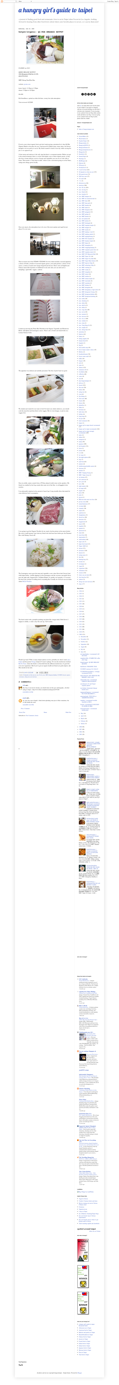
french (80, 401)
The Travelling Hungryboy (86, 1157)
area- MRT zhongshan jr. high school (88, 290)
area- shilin (82, 307)
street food (81, 535)
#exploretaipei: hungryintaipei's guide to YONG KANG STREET (92, 776)
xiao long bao (82, 577)
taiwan (80, 548)
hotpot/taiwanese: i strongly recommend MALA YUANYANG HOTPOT (92, 851)
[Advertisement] (45, 732)
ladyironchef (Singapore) (86, 1074)
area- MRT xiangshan (84, 272)
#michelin (81, 154)
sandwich (81, 513)
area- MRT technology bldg (86, 265)
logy (80, 459)
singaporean (82, 522)
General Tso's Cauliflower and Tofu (88, 993)
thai (80, 557)
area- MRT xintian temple (86, 278)
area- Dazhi (82, 192)
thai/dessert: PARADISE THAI (88, 666)
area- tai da (82, 312)
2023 (80, 599)
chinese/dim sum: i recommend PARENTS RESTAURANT (88, 680)
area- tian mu (82, 316)
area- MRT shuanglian (85, 245)
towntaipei (81, 564)
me (80, 105)
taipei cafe (81, 542)
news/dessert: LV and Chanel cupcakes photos (87, 684)
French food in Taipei (84, 1341)
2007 (80, 729)
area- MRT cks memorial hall (86, 198)
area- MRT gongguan (84, 212)
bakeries (81, 334)
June (82, 652)
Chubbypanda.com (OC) (86, 1032)
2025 (80, 593)
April (82, 716)
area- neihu (82, 298)
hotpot (80, 423)
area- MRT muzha (83, 230)
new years (81, 481)
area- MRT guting (83, 214)
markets (81, 464)
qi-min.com (27, 84)
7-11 (80, 181)
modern (81, 470)
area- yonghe (82, 327)
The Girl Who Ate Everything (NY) (87, 1141)
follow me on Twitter (94, 1231)
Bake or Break (83, 1006)
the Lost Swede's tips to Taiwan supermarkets (87, 1216)
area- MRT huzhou (84, 216)
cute (80, 378)
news (80, 484)
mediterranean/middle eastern (86, 466)
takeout (81, 553)
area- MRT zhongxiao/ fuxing (87, 292)
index (80, 435)
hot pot (64, 675)
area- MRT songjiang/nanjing (86, 247)
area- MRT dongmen (84, 210)
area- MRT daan (83, 201)
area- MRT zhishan (84, 285)
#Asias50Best (82, 136)
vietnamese (82, 570)
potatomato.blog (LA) (85, 1114)
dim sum (81, 387)
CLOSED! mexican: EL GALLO (89, 669)
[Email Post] (37, 672)
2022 (80, 601)
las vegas (81, 455)
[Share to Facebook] (45, 673)
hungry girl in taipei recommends (87, 429)
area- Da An (39, 675)
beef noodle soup (83, 347)
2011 (80, 629)
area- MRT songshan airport (86, 252)
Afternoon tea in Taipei (85, 1328)
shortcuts (81, 519)
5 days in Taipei (83, 1211)
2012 (80, 627)
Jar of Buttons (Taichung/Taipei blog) (89, 1214)
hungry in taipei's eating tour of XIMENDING (92, 790)
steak (80, 533)
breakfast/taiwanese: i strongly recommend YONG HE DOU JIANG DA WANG (92, 760)
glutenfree (81, 405)
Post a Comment (25, 708)
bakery (80, 336)
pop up (80, 497)
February (83, 721)
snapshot (81, 526)
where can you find (84, 575)
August (83, 647)
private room (82, 502)
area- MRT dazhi (83, 207)
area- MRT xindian (84, 276)
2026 (80, 591)
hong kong (81, 416)
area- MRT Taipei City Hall (86, 258)
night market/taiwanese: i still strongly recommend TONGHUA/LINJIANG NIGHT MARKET (93, 804)
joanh (24, 698)
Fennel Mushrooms (84, 980)
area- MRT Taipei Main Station (87, 261)
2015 (80, 619)
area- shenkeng (83, 301)
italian (80, 442)
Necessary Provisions (92, 1054)
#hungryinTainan (83, 147)
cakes (80, 365)
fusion (80, 403)
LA (80, 453)
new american (82, 479)
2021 (80, 604)
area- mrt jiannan (83, 218)
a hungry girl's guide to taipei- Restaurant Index (87, 1325)
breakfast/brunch (83, 354)
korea (80, 448)
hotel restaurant (83, 421)
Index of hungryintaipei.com (86, 129)
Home (45, 712)
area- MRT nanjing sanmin (86, 234)
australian (81, 332)
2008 (80, 727)
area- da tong (82, 190)
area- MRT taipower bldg (85, 263)
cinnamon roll (82, 370)
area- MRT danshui (84, 205)
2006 (80, 732)
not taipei (81, 488)
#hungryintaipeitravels (85, 150)
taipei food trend (83, 544)
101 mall (81, 178)
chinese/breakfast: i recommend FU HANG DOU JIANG (92, 836)
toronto (81, 561)
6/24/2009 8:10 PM (28, 692)
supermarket (82, 537)
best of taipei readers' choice (86, 350)
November (84, 639)
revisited (81, 506)
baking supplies (83, 338)
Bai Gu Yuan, (22, 664)
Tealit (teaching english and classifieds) (89, 1223)
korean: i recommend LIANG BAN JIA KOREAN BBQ (89, 705)
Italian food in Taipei (84, 1346)
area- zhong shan (83, 329)
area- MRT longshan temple (86, 225)
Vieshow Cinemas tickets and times (88, 1201)
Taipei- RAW (82, 546)
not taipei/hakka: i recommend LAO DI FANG (89, 655)
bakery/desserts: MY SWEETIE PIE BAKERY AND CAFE (90, 676)
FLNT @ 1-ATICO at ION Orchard (88, 1159)
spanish (81, 528)
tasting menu (82, 555)
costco (80, 376)
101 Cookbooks (83, 979)
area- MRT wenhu (83, 270)
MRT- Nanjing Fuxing (85, 473)
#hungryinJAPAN (83, 145)
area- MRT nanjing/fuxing (86, 236)
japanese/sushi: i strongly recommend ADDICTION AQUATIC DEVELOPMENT (93, 744)
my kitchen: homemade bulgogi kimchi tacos (88, 688)
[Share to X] (44, 673)
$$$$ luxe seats (83, 176)
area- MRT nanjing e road (86, 232)
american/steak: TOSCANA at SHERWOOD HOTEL (88, 697)
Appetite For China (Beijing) (87, 992)
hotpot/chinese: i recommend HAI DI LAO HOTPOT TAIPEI (93, 883)
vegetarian (81, 568)
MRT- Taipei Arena (84, 475)
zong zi (81, 584)
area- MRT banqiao (84, 196)
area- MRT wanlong (84, 267)
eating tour (82, 392)
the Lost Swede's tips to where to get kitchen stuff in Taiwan (88, 1220)
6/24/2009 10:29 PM (28, 705)
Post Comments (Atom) (32, 715)
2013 (80, 624)
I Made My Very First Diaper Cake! (88, 1020)
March (83, 718)
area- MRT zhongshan (84, 287)
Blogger (80, 1373)
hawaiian (81, 410)
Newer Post (22, 712)
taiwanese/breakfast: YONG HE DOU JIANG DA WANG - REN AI (92, 867)
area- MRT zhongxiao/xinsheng (87, 296)
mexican (81, 468)
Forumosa (81, 1207)
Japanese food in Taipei (85, 1348)
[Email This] (40, 673)
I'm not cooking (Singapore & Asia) (87, 1052)
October (83, 642)
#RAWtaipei (82, 161)
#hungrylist (82, 152)
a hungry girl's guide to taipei (55, 10)
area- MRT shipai (83, 243)
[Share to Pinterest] (47, 673)
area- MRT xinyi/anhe (84, 281)
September (84, 644)
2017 (80, 614)
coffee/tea (81, 374)
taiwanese (21, 677)
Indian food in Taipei (84, 1343)
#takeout (81, 163)
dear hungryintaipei (84, 381)
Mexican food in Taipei (85, 1350)
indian (80, 437)
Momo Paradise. (27, 581)
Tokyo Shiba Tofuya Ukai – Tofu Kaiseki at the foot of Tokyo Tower (88, 1173)
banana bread (82, 341)
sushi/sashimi (82, 539)
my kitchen (82, 477)
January (83, 723)
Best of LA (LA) (83, 1018)
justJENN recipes (84, 1070)
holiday (81, 414)
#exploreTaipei (83, 141)
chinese (81, 367)
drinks (80, 390)
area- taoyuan (82, 314)
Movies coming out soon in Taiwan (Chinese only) (88, 1204)
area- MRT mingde (84, 227)
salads (80, 510)
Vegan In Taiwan (83, 1199)
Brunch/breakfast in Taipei (86, 1335)
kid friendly (82, 446)
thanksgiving (82, 559)
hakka (80, 407)
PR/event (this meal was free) (86, 499)
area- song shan (83, 310)
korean (80, 450)
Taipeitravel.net (83, 1209)
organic (68, 675)
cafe (80, 363)
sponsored (81, 530)
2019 (80, 609)
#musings (81, 158)
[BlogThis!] (42, 673)
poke (80, 495)
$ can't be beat (82, 170)
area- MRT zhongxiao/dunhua (50, 675)
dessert (80, 385)
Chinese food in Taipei (85, 1337)
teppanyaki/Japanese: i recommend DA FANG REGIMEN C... (89, 693)
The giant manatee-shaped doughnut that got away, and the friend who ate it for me (89, 1144)
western (81, 573)
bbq (80, 345)
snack (80, 524)
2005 (80, 734)
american (81, 185)
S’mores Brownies (84, 1007)
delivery (81, 383)
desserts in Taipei (83, 1339)
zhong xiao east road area (31, 677)
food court (81, 398)
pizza (80, 493)
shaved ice (81, 517)
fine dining (82, 396)
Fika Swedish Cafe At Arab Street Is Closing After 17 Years (88, 1076)
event (80, 394)
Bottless (81, 352)
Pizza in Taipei (83, 1352)
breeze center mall (83, 356)
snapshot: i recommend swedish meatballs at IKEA (88, 701)
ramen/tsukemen (83, 504)
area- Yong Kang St (84, 325)
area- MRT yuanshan (84, 283)
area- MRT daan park (84, 203)
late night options (83, 457)
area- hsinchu (82, 194)
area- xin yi (82, 318)
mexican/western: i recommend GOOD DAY (88, 709)
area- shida (82, 303)
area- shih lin (82, 305)
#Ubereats (81, 165)
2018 (80, 611)
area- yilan (81, 323)
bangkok (81, 343)
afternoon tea (82, 183)
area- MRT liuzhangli (84, 223)
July (82, 649)
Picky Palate (82, 1099)
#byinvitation (82, 138)
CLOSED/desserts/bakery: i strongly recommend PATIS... (90, 672)
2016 (80, 616)
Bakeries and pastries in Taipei (87, 1332)
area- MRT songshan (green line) (87, 250)
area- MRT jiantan (84, 221)
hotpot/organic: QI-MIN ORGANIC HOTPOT (89, 663)
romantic (81, 508)
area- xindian (82, 321)
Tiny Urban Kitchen (85, 1171)
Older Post (68, 712)
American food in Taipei (85, 1330)
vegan (80, 566)
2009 (80, 634)
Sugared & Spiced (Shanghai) (87, 1126)
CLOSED (60, 675)
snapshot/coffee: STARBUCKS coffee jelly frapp (90, 659)
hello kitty (81, 412)
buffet (80, 358)
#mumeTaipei (82, 156)
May (82, 713)
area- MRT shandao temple (86, 241)
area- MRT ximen (83, 274)
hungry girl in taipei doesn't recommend (89, 425)
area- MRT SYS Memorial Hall (87, 254)
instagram (81, 439)
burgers (81, 361)
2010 (80, 632)
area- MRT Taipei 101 (85, 256)
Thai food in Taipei (84, 1354)
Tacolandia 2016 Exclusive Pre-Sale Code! (91, 1035)
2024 (80, 596)
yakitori (81, 579)
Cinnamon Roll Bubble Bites (86, 1101)
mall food (81, 462)
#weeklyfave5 (82, 167)
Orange (34, 662)
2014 (80, 621)
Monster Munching (84, 1089)
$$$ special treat (83, 174)
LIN (24, 685)
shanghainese (82, 515)
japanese (81, 444)
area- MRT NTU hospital (85, 238)
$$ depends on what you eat (29, 675)
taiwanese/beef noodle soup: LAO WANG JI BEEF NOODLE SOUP (92, 820)
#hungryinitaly (83, 143)
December (83, 636)
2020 (80, 606)
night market (82, 486)
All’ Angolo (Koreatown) (85, 1115)
